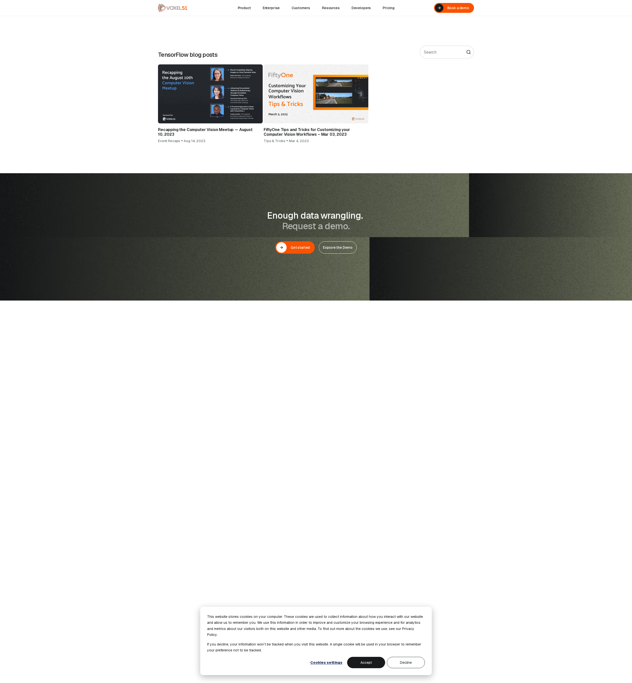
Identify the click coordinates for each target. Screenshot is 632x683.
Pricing (388, 8)
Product (244, 8)
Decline (406, 662)
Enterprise (271, 8)
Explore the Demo (338, 247)
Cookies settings (326, 662)
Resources (331, 8)
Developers (361, 8)
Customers (301, 8)
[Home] (172, 8)
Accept (366, 662)
